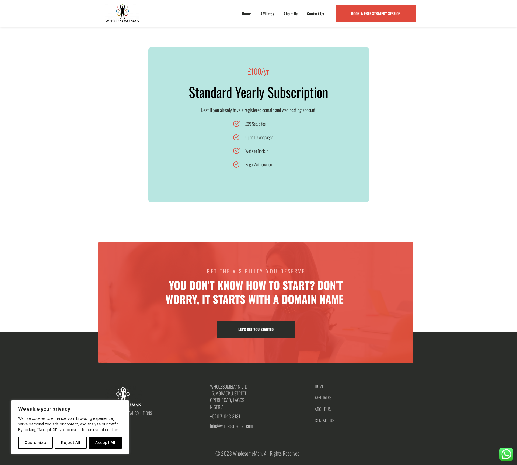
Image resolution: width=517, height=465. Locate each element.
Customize (35, 442)
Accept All (105, 442)
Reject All (70, 442)
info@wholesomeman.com (231, 425)
